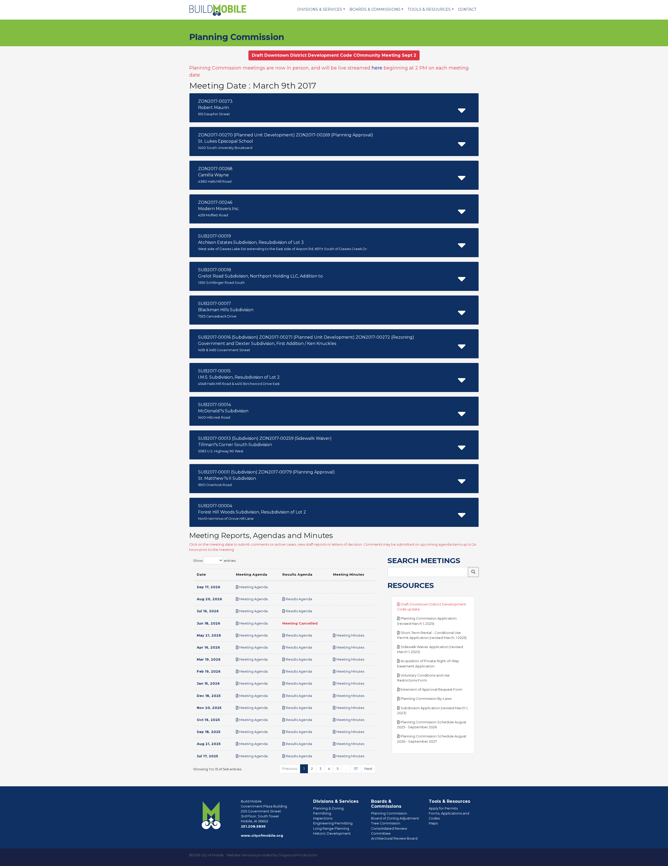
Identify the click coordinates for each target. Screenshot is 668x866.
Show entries (214, 560)
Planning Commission (389, 813)
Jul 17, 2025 (207, 756)
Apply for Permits (443, 808)
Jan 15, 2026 (208, 683)
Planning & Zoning (328, 808)
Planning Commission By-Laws (425, 699)
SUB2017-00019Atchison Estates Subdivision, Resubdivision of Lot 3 (283, 242)
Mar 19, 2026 (208, 659)
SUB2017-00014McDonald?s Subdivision (223, 410)
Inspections (322, 818)
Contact (467, 9)
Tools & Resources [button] (429, 9)
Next (368, 769)
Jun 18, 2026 (208, 623)
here (377, 68)
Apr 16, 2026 (208, 647)
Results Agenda (298, 599)
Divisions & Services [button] (319, 9)
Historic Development (332, 833)
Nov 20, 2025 (209, 708)
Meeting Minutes (350, 635)
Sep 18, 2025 (208, 732)
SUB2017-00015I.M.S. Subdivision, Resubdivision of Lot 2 (239, 377)
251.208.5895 (253, 826)
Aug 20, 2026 (209, 599)
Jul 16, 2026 (208, 611)
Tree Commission (385, 823)
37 (356, 769)
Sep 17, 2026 (208, 587)
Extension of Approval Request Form (431, 689)
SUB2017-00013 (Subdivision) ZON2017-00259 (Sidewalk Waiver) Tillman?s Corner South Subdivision (265, 444)
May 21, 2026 (209, 635)
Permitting (322, 813)
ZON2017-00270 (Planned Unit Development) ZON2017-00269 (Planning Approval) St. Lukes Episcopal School (285, 141)
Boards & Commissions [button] (375, 9)
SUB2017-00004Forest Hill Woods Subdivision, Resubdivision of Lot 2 (252, 512)
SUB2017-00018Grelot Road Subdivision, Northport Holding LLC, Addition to (260, 276)
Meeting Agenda (253, 587)
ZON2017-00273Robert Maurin (215, 107)
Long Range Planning (331, 828)
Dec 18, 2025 (209, 696)
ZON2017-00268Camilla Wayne (215, 174)
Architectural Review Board (394, 838)
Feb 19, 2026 (208, 671)
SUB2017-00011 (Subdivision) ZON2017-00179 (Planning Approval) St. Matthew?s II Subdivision (266, 478)
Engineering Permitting (333, 823)
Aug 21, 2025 (209, 744)
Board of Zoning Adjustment (395, 818)
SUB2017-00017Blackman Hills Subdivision (225, 309)
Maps (433, 823)
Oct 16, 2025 (208, 720)
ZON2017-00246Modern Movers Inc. (218, 208)
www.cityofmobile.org (262, 836)
